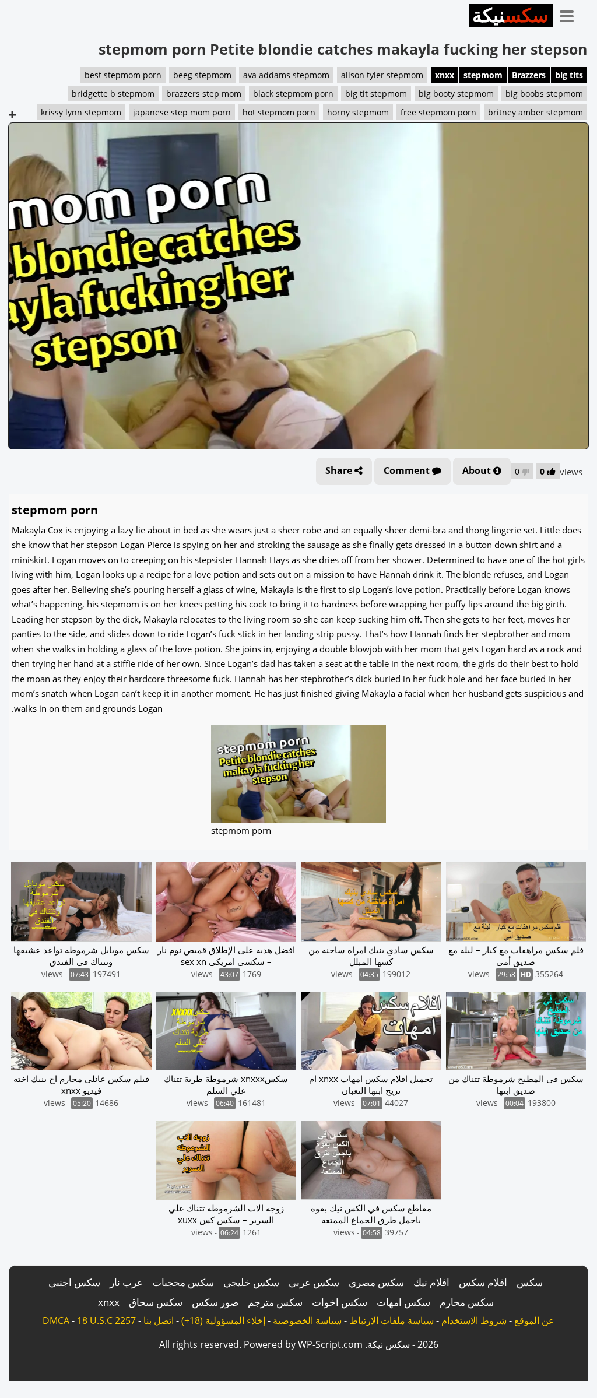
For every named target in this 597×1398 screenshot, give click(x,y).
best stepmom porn (123, 74)
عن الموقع (534, 1320)
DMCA (56, 1320)
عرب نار (126, 1282)
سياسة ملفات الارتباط (391, 1320)
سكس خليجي (251, 1282)
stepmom (483, 74)
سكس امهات (403, 1302)
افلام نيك (431, 1282)
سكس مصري (376, 1282)
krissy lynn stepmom (81, 112)
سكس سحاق (155, 1302)
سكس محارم (467, 1302)
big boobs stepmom (544, 93)
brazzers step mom (203, 93)
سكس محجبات (183, 1282)
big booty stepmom (456, 93)
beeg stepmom (202, 74)
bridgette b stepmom (113, 93)
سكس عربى (314, 1282)
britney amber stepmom (535, 112)
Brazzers (529, 74)
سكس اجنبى (74, 1282)
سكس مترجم (275, 1302)
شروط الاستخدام (474, 1320)
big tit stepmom (376, 93)
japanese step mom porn (182, 112)
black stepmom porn (293, 93)
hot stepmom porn (279, 112)
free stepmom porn (438, 112)
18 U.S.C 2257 (106, 1320)
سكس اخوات (339, 1302)
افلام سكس (483, 1282)
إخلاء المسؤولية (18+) (223, 1320)
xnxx (444, 74)
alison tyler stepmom (382, 74)
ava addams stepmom (286, 74)
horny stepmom (358, 112)
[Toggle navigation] (570, 14)
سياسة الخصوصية (307, 1320)
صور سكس (215, 1302)
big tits (569, 74)
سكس (530, 1282)
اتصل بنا (158, 1320)
